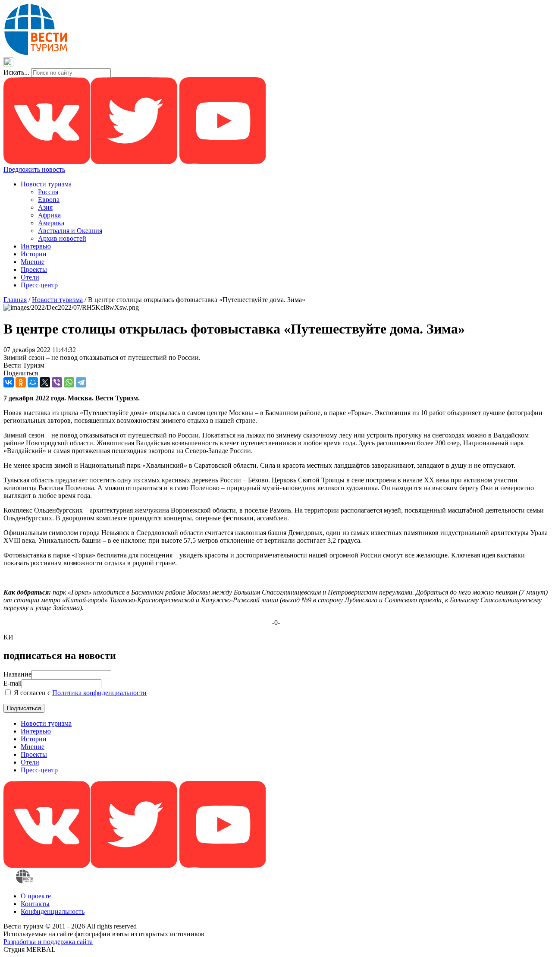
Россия (48, 191)
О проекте (36, 896)
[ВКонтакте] (8, 382)
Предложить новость (34, 169)
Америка (51, 223)
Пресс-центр (39, 285)
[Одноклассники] (21, 382)
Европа (49, 199)
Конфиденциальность (53, 911)
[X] (45, 382)
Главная (15, 299)
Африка (49, 215)
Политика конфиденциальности (99, 692)
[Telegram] (81, 382)
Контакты (35, 903)
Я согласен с (79, 692)
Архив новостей (62, 238)
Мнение (32, 261)
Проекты (34, 269)
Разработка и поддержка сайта (48, 941)
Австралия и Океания (70, 230)
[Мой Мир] (33, 382)
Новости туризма (46, 184)
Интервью (36, 246)
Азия (45, 207)
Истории (34, 254)
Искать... (16, 72)
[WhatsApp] (69, 382)
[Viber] (57, 382)
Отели (30, 277)
